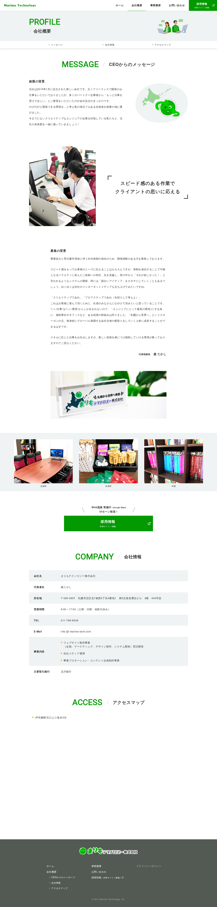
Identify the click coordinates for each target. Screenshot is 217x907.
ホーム (120, 5)
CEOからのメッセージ (63, 877)
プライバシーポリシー (148, 866)
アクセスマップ (59, 888)
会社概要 (137, 5)
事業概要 (155, 5)
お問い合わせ (177, 5)
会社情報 (56, 882)
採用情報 (107, 877)
